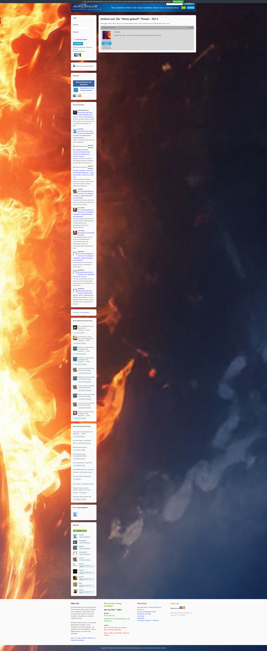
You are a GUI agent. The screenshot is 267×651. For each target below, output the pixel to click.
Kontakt (84, 638)
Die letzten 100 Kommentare (81, 312)
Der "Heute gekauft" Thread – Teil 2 (132, 23)
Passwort (76, 32)
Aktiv (79, 530)
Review (156, 8)
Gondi (80, 583)
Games (139, 8)
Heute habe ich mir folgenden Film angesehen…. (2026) (85, 328)
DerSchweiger (82, 337)
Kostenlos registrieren (79, 47)
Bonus (176, 8)
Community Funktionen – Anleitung (147, 620)
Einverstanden (178, 2)
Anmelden (190, 8)
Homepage (104, 23)
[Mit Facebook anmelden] (76, 56)
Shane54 (80, 412)
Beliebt (84, 530)
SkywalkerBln (82, 540)
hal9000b (80, 347)
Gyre (79, 326)
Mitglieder (76, 525)
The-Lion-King (107, 41)
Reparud (81, 563)
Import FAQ (140, 618)
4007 (109, 46)
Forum (162, 8)
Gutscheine (140, 616)
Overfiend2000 (83, 552)
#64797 (191, 27)
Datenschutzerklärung (77, 640)
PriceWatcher (148, 8)
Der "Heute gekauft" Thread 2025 (82, 463)
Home (113, 8)
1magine (81, 590)
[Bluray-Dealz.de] (85, 8)
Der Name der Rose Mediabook (82, 476)
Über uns (73, 638)
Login (183, 8)
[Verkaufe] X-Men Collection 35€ (82, 496)
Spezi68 (81, 576)
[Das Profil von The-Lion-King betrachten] (107, 39)
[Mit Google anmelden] (79, 56)
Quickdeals (120, 8)
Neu (75, 530)
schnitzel (80, 368)
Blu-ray (119, 23)
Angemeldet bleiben (81, 39)
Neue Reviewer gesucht (80, 447)
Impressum (91, 638)
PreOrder (128, 8)
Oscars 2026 (76, 484)
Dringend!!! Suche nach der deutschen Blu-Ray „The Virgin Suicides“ (81, 490)
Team (79, 638)
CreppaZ (81, 570)
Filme (135, 8)
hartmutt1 (81, 535)
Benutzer (75, 24)
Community (169, 8)
